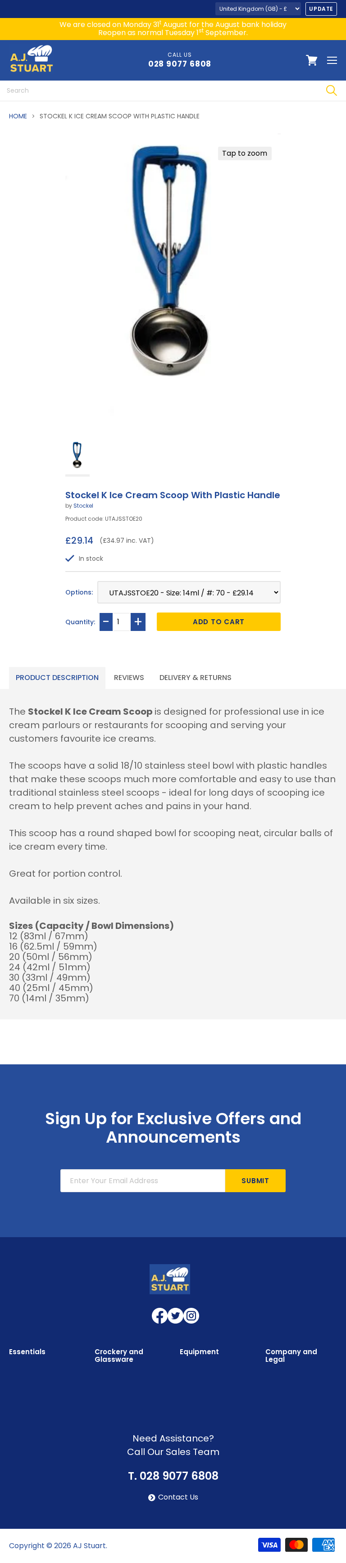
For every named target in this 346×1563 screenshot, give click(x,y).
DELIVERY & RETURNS (195, 677)
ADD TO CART (219, 621)
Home (18, 116)
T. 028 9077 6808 (173, 1476)
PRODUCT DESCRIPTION (57, 677)
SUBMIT (255, 1180)
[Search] (331, 91)
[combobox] (158, 91)
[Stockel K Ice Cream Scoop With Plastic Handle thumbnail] (77, 458)
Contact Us (178, 1497)
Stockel (83, 505)
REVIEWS (129, 677)
